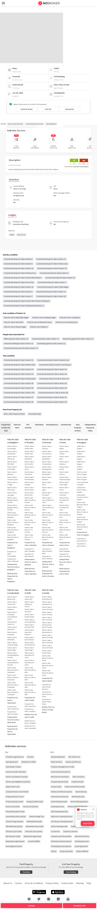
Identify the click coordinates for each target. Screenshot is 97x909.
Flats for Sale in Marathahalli (12, 452)
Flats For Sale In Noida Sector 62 (47, 598)
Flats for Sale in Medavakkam (47, 473)
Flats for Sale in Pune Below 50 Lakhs (64, 507)
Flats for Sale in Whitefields (12, 638)
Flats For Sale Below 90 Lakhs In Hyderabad (13, 692)
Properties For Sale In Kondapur (12, 713)
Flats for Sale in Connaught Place (30, 621)
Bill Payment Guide (13, 836)
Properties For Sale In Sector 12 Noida (47, 694)
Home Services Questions (60, 772)
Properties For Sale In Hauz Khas (30, 705)
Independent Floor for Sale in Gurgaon (82, 490)
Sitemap (80, 883)
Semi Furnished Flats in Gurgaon (82, 478)
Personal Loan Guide (14, 831)
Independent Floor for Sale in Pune (65, 562)
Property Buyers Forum (15, 796)
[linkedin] (58, 899)
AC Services (55, 831)
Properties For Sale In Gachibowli (13, 708)
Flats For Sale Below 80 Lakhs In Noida (47, 665)
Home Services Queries (59, 796)
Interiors (30, 757)
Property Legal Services (14, 757)
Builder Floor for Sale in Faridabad (30, 722)
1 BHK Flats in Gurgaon (81, 447)
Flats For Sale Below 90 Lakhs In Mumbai (30, 522)
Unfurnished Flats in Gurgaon (82, 483)
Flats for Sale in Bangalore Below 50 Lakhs (12, 507)
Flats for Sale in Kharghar (29, 483)
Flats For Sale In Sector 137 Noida (47, 608)
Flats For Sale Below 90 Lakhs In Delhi (30, 692)
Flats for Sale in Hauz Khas (29, 610)
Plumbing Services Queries (61, 846)
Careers (18, 883)
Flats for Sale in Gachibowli (12, 628)
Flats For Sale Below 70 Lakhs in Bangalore (13, 522)
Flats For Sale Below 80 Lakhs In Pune (65, 530)
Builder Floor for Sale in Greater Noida (48, 709)
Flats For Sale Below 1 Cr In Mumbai (29, 530)
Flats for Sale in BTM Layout (12, 489)
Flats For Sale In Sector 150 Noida (47, 647)
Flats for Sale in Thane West (29, 473)
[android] (39, 892)
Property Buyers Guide (14, 801)
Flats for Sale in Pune (64, 441)
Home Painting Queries (79, 801)
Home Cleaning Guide (59, 826)
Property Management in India (62, 767)
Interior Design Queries (14, 821)
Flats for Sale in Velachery (47, 447)
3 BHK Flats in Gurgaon (81, 458)
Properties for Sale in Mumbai (30, 543)
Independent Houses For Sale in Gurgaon (82, 497)
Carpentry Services (70, 831)
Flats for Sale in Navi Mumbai (29, 463)
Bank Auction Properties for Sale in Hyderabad (12, 730)
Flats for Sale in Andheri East (29, 452)
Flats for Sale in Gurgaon (82, 441)
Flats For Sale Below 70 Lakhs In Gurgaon (82, 512)
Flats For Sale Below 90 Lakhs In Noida (47, 673)
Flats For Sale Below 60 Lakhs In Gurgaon (82, 504)
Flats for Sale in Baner (64, 458)
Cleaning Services (57, 806)
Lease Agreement (81, 846)
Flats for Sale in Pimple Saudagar (64, 478)
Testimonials (67, 883)
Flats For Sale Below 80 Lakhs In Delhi (30, 685)
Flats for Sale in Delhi (30, 591)
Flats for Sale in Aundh (64, 468)
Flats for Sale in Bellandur (12, 473)
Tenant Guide (56, 787)
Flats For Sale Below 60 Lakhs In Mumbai (30, 500)
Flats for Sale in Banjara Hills (12, 598)
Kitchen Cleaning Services (77, 806)
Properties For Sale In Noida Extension (46, 687)
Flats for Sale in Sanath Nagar (12, 649)
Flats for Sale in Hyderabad (13, 591)
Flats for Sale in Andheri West (29, 447)
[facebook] (29, 899)
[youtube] (68, 899)
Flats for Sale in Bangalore (12, 441)
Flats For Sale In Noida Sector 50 (47, 603)
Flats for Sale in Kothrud (64, 473)
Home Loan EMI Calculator (16, 772)
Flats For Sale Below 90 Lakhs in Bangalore (13, 537)
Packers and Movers (73, 762)
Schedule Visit (80, 905)
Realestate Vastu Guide (34, 826)
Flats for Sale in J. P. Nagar (12, 483)
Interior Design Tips (36, 816)
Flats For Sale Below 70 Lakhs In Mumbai (30, 507)
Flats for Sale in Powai (29, 468)
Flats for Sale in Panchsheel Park (30, 644)
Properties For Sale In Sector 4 (81, 545)
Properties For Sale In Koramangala (11, 554)
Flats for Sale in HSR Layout (12, 458)
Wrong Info (70, 109)
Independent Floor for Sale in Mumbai (31, 562)
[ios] (58, 892)
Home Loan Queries (30, 806)
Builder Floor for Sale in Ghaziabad (30, 727)
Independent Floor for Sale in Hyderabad (13, 720)
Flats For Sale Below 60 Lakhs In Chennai (47, 515)
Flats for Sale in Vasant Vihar (29, 598)
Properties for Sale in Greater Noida (46, 701)
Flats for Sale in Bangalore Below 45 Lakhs (12, 500)
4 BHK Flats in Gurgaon (81, 463)
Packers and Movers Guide (74, 787)
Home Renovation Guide (15, 811)
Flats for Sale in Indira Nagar (12, 468)
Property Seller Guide (35, 801)
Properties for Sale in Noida (47, 679)
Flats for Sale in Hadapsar (64, 463)
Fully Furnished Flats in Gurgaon (82, 473)
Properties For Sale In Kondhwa (64, 555)
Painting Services (78, 796)
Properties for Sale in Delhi (30, 698)
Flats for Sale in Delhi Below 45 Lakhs (29, 655)
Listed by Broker (26, 109)
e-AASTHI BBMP (34, 841)
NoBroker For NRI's (28, 762)
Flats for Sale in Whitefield (12, 463)
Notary (53, 851)
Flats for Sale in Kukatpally (12, 633)
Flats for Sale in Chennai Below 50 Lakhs (48, 507)
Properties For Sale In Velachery (47, 557)
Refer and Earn (56, 762)
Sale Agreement (12, 762)
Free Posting (71, 872)
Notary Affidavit (82, 851)
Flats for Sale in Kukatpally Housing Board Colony (12, 615)
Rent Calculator (78, 777)
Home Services (81, 792)
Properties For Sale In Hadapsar (64, 550)
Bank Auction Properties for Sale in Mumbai (30, 571)
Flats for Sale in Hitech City (12, 623)
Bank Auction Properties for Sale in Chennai (48, 573)
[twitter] (39, 899)
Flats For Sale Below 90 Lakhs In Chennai (47, 537)
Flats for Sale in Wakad (64, 447)
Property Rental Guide (59, 782)
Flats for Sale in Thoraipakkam (47, 463)
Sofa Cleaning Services (59, 811)
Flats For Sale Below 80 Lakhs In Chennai (47, 530)
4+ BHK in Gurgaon (80, 468)
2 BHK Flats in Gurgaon (81, 452)
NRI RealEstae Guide (34, 821)
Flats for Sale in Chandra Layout (12, 478)
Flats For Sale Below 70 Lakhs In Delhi (30, 677)
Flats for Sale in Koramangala (12, 447)
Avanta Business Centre (34, 124)
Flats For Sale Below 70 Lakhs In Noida (47, 658)
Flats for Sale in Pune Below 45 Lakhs (64, 500)
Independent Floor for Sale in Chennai (48, 564)
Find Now (26, 872)
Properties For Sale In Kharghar (30, 550)
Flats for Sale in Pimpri (64, 489)
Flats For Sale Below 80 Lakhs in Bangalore (13, 530)
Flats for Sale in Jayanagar (12, 494)
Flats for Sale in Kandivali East (29, 489)
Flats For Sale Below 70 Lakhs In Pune (65, 522)
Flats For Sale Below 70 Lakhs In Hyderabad (13, 677)
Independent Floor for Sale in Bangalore (13, 567)
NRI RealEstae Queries (14, 826)
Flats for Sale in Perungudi (47, 494)
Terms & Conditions (34, 883)
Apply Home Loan (12, 787)
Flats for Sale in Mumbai (30, 441)
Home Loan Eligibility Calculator (18, 782)
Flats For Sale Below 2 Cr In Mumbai (29, 537)
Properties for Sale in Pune (64, 543)
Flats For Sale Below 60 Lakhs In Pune (65, 515)
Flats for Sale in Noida (47, 591)
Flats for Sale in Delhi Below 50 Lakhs (29, 662)
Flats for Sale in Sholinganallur (47, 468)
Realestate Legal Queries (15, 841)
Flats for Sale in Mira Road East (29, 478)
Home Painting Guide (59, 801)
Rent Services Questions (60, 777)
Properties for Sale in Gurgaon (83, 533)
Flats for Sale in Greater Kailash (29, 616)
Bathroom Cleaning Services (61, 816)
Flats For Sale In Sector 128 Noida (47, 641)
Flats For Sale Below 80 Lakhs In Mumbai (30, 515)
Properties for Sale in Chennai (48, 543)
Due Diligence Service (14, 846)
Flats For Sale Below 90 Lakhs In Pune (65, 537)
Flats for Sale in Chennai (47, 441)
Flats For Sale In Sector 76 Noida (47, 618)
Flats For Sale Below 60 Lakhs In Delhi (30, 670)
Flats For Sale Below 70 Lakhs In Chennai (47, 522)
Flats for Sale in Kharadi (64, 452)
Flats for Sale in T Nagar (47, 489)
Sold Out (48, 109)
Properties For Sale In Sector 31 (82, 540)
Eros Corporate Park (15, 124)
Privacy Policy (52, 883)
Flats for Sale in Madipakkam (47, 458)
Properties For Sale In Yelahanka (12, 560)
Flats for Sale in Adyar (47, 483)
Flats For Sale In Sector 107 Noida (47, 636)
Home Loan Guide (12, 806)
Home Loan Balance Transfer (17, 777)
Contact (31, 905)
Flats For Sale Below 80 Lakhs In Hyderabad (13, 685)
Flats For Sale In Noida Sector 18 (47, 631)
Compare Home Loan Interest (17, 792)
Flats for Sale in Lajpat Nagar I (29, 649)
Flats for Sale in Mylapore (47, 478)
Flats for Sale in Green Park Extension (29, 632)
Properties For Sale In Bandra (29, 555)
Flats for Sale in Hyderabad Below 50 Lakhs (13, 662)
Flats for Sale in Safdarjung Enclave (29, 604)
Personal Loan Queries (33, 831)
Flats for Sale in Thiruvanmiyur (47, 452)
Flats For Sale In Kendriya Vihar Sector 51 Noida (47, 625)
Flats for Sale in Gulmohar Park (29, 626)
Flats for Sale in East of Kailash (29, 638)
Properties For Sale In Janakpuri (30, 710)
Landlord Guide (77, 782)
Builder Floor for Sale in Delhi (31, 715)
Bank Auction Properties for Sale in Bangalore (12, 577)
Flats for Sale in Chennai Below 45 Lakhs (48, 500)
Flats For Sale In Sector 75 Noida (47, 613)
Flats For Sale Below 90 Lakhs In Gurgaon (82, 527)
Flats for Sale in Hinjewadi (64, 494)
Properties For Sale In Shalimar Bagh (47, 551)
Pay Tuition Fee (74, 757)
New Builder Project (13, 767)
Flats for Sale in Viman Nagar (64, 483)
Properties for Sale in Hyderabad (12, 700)
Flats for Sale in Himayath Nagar (12, 644)
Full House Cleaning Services (62, 821)
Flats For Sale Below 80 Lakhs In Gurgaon (82, 519)
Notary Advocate (66, 851)
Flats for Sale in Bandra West (29, 494)
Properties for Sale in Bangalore (12, 545)
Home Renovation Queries (16, 816)
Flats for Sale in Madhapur (12, 608)
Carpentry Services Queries (61, 836)
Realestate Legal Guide (32, 836)
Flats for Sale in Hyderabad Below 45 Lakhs (13, 655)
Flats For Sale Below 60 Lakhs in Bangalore (13, 515)
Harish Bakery (51, 124)
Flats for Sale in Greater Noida (47, 652)
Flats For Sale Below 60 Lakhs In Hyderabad (13, 670)
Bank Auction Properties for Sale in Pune (64, 571)
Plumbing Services (82, 841)
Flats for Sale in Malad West (29, 458)
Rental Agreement (58, 757)
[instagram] (48, 899)
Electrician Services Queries (61, 841)
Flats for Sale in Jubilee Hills (12, 603)
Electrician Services (82, 836)
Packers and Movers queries (61, 792)
